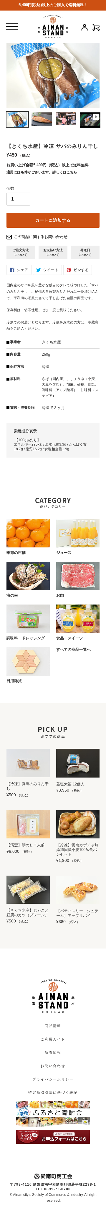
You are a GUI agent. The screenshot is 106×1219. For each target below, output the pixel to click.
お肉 (60, 595)
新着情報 (53, 1052)
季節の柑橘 (16, 552)
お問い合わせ (53, 1066)
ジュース (64, 552)
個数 (10, 188)
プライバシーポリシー (53, 1079)
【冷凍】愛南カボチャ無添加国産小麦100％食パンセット (77, 849)
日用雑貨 (14, 681)
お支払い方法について (53, 252)
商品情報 (53, 1026)
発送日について (85, 252)
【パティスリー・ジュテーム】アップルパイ (77, 913)
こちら (72, 172)
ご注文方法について (21, 252)
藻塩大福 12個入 (70, 784)
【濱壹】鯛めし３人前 (25, 845)
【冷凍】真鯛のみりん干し (27, 786)
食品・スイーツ (69, 638)
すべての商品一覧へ (73, 649)
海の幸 (12, 595)
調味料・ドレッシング (25, 638)
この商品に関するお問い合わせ (40, 236)
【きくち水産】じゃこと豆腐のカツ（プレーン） (27, 912)
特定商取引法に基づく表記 (53, 1092)
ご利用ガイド (53, 1039)
